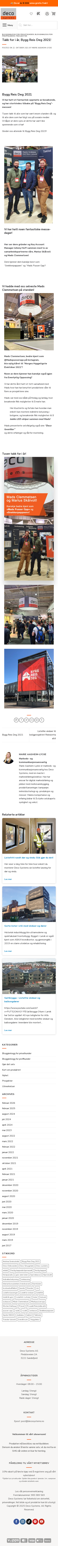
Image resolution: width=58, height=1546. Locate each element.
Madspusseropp (38, 1301)
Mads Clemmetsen (20, 1301)
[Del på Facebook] (21, 720)
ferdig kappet (40, 1270)
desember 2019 (10, 1223)
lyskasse (6, 1301)
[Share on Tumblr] (41, 720)
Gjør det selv (8, 1064)
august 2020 (8, 1196)
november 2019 (10, 1229)
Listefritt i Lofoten (23, 1297)
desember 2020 (10, 1185)
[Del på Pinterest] (36, 720)
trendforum (23, 1319)
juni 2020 (6, 1201)
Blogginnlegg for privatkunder (16, 1053)
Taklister (37, 1315)
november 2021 (10, 1157)
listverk (43, 1297)
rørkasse (33, 1310)
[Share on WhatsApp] (16, 720)
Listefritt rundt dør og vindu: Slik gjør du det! (28, 857)
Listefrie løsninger (10, 1292)
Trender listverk (9, 1319)
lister (35, 1297)
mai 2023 (7, 1130)
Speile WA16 (8, 1315)
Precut (21, 1306)
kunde (22, 1288)
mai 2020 (7, 1207)
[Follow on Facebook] (16, 1522)
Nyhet (5, 1075)
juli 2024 (6, 1119)
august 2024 (8, 1114)
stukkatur (20, 1315)
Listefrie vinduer (27, 1292)
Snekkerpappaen (46, 1310)
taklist (29, 1315)
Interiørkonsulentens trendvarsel (16, 1284)
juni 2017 (6, 1245)
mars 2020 (7, 1212)
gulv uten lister (22, 1275)
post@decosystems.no (32, 1421)
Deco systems (42, 1266)
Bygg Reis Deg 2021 (31, 1261)
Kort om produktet (11, 1069)
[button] (53, 14)
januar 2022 (8, 1152)
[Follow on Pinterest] (35, 1522)
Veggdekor (35, 1319)
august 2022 (8, 1135)
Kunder (30, 1288)
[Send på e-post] (31, 720)
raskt (17, 1310)
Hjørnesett (47, 1275)
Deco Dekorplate (10, 1266)
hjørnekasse (36, 1275)
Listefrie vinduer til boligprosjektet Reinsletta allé (42, 735)
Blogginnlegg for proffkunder (16, 1059)
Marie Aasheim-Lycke (42, 48)
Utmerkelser (8, 1086)
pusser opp (8, 1310)
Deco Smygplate (27, 1266)
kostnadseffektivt (10, 1288)
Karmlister (37, 1284)
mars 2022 (7, 1141)
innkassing (25, 1279)
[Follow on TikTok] (29, 1522)
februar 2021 (8, 1174)
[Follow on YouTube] (41, 1522)
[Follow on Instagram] (23, 1522)
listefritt (39, 1292)
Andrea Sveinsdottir (11, 1261)
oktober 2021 (9, 1163)
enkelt (5, 1270)
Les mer (8, 879)
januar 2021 (8, 1179)
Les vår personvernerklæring (29, 1491)
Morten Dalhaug (9, 1306)
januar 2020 (8, 1218)
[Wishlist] (31, 14)
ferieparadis (8, 1275)
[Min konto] (47, 14)
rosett (24, 1310)
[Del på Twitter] (26, 720)
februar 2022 (8, 1146)
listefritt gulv (8, 1297)
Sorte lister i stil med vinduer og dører (25, 925)
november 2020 (10, 1190)
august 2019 (8, 1234)
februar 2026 (8, 1103)
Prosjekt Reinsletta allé (36, 1306)
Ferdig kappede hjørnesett (21, 1270)
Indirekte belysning (11, 1279)
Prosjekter (7, 1080)
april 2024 (7, 1124)
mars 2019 (7, 1240)
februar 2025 (8, 1108)
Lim (37, 1288)
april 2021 (7, 1168)
